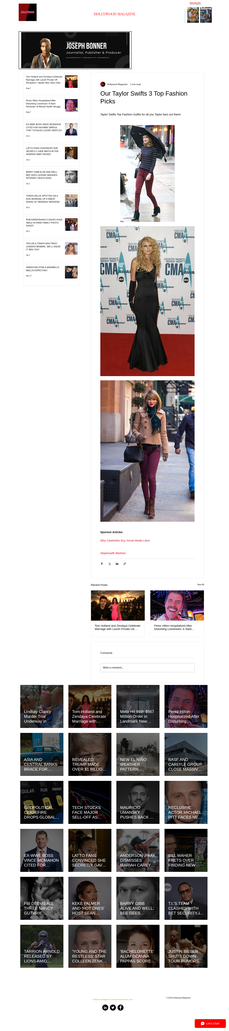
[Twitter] (113, 1008)
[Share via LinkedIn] (117, 563)
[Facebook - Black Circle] (120, 1008)
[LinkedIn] (105, 1008)
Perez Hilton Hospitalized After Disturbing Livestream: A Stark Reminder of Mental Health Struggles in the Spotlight (177, 627)
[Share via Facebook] (101, 563)
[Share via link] (124, 563)
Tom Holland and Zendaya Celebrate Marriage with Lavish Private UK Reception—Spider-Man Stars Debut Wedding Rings (117, 627)
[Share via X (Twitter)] (109, 563)
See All (200, 584)
